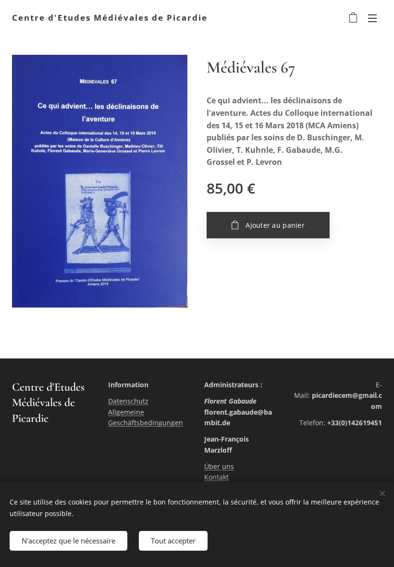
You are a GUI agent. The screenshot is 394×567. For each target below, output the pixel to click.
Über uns (219, 466)
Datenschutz (128, 401)
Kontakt (216, 476)
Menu (372, 17)
